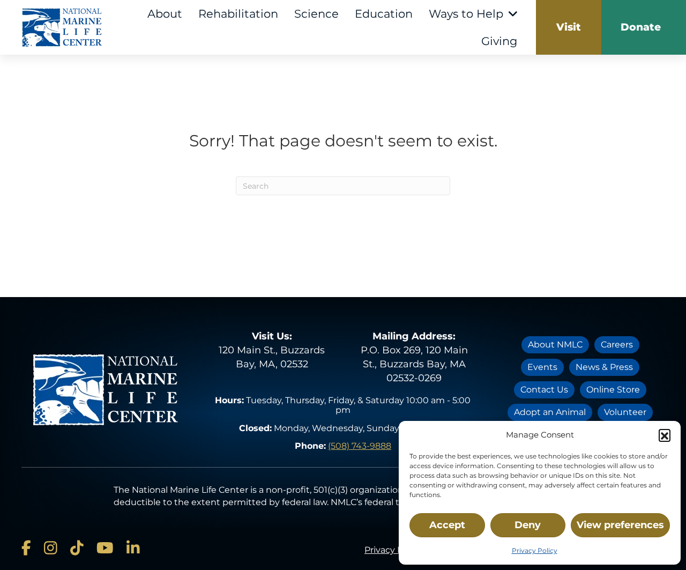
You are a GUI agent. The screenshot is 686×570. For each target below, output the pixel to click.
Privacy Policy (534, 550)
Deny (527, 525)
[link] (568, 27)
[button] (664, 435)
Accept (447, 525)
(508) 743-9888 (359, 446)
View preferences (620, 525)
